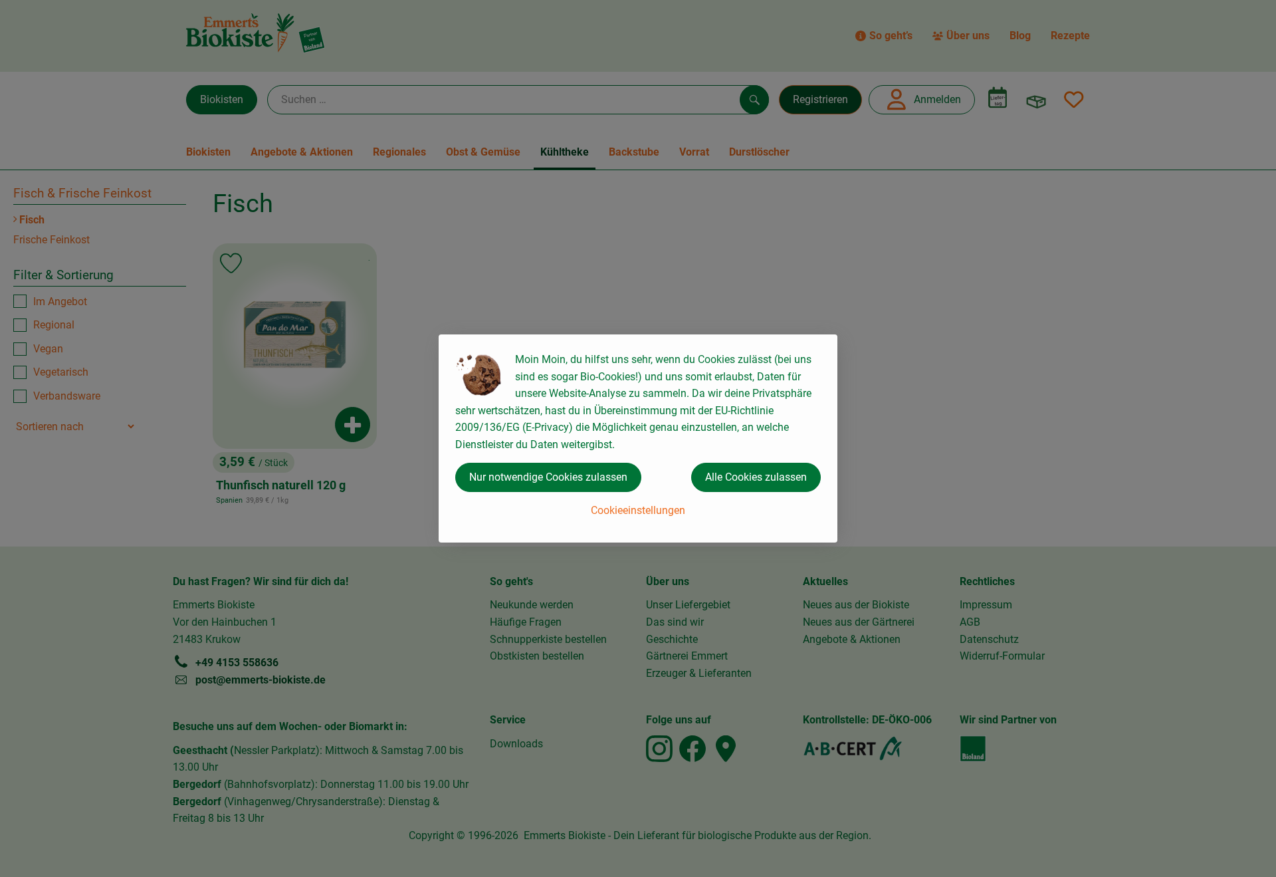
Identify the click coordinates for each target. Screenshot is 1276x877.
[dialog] (638, 438)
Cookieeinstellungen (638, 510)
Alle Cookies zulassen (756, 477)
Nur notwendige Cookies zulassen (548, 477)
